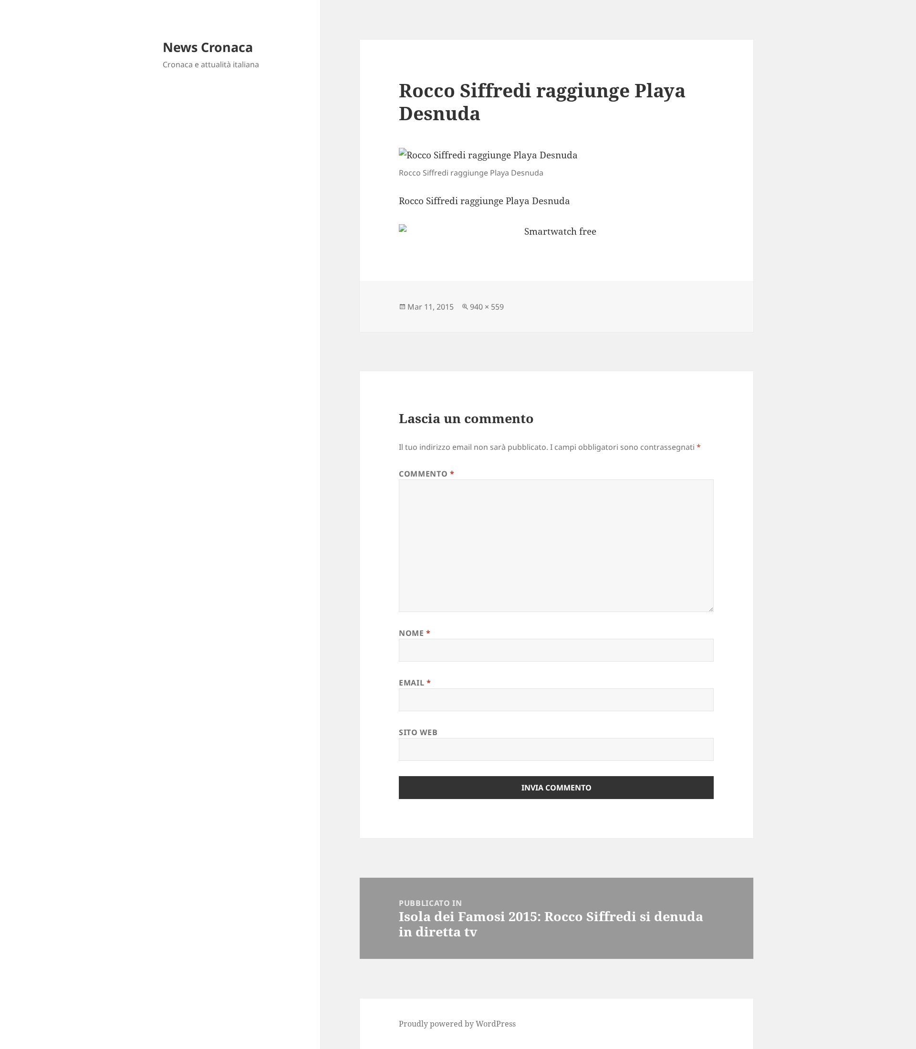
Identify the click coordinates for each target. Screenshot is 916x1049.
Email (415, 682)
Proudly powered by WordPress (457, 1023)
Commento (426, 473)
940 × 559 (487, 306)
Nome (415, 633)
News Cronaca (208, 47)
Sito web (418, 732)
